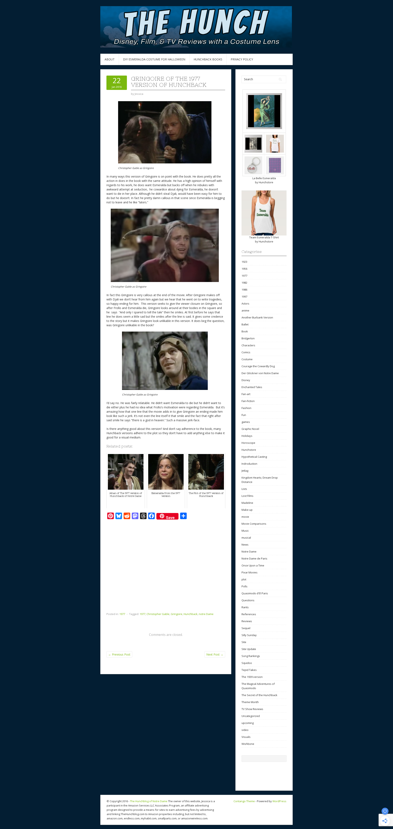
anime (245, 310)
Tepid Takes (249, 670)
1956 (244, 269)
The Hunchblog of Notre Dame (148, 801)
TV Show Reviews (252, 709)
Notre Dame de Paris (254, 558)
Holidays (247, 436)
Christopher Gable (158, 614)
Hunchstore (266, 182)
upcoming (248, 723)
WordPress (279, 801)
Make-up (247, 510)
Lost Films (247, 496)
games (246, 422)
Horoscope (248, 443)
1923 (244, 262)
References (249, 614)
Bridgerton (248, 338)
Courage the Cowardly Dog (258, 366)
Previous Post (119, 654)
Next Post (214, 654)
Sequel (246, 628)
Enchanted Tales (252, 387)
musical (246, 537)
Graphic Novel (250, 429)
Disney (246, 380)
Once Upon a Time (253, 565)
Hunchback (191, 614)
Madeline (247, 503)
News (245, 544)
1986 (244, 289)
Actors (245, 303)
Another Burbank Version (257, 317)
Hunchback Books (208, 59)
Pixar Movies (249, 572)
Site (244, 642)
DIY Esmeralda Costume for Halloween (154, 59)
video (245, 730)
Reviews (247, 621)
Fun (244, 415)
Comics (246, 352)
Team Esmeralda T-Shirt (264, 237)
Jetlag (245, 470)
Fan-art (246, 394)
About (110, 59)
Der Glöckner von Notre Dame (260, 373)
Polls (244, 586)
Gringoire (176, 614)
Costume (247, 359)
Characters (248, 345)
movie (245, 517)
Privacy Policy (242, 59)
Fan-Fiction (248, 401)
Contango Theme (244, 801)
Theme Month (250, 702)
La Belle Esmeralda (264, 178)
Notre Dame (249, 551)
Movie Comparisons (254, 523)
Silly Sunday (249, 635)
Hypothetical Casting (254, 457)
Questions (248, 600)
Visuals (246, 737)
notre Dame (206, 614)
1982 (244, 282)
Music (245, 530)
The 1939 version (252, 677)
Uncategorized (251, 716)
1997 (244, 296)
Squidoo (247, 663)
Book (245, 331)
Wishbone (248, 744)
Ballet (245, 324)
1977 (122, 614)
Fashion (246, 408)
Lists (244, 489)
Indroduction (249, 463)
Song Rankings (251, 656)
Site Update (249, 649)
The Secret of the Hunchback (259, 695)
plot (244, 579)
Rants (245, 607)
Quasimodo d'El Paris (255, 593)
